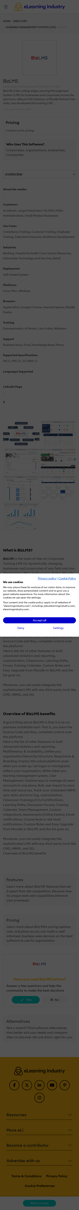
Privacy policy (47, 578)
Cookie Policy (67, 578)
